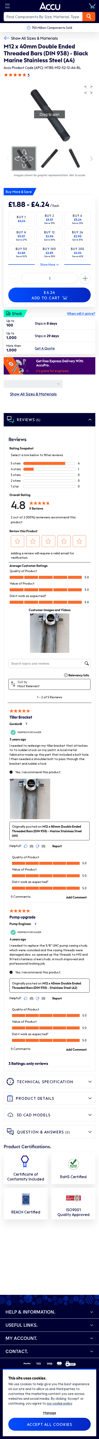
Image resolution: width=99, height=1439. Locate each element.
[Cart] (92, 6)
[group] (49, 114)
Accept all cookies (49, 1424)
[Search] (88, 16)
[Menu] (7, 6)
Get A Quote (45, 348)
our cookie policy (59, 1403)
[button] (88, 90)
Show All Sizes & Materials (34, 38)
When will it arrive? (81, 313)
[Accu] (50, 6)
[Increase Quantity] (13, 278)
